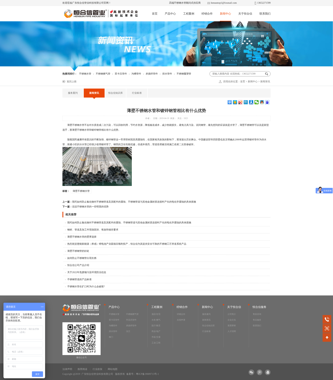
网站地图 (112, 369)
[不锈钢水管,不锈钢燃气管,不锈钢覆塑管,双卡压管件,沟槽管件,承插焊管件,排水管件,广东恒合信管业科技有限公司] (100, 14)
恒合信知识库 (115, 93)
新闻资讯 (265, 81)
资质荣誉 (232, 325)
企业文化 (232, 320)
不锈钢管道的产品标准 (79, 279)
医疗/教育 (156, 325)
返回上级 (71, 81)
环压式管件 (131, 320)
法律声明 (67, 369)
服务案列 (73, 93)
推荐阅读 (82, 369)
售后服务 (257, 320)
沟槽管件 (136, 73)
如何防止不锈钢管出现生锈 (81, 258)
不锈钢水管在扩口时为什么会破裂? (86, 286)
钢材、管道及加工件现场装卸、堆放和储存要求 (92, 229)
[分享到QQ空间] (235, 102)
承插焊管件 (152, 73)
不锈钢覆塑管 (184, 73)
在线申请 (181, 320)
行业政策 (97, 369)
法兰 (128, 331)
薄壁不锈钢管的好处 (78, 251)
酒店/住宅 (156, 314)
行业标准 (137, 93)
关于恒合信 (245, 13)
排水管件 (167, 73)
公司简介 (232, 314)
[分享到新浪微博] (240, 102)
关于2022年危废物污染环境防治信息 (86, 272)
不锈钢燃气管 (103, 73)
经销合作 (207, 13)
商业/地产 (156, 331)
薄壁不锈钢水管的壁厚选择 (81, 236)
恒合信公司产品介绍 (78, 265)
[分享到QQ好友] (262, 102)
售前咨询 (257, 314)
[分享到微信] (256, 102)
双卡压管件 (121, 73)
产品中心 (170, 13)
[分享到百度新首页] (267, 102)
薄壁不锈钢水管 (81, 191)
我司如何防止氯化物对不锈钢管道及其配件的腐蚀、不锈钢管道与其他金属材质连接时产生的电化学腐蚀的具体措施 (129, 201)
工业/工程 (156, 343)
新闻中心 (225, 13)
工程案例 (188, 13)
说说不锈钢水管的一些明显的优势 (85, 206)
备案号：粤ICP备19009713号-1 (142, 374)
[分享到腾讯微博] (246, 102)
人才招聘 (232, 331)
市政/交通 (156, 337)
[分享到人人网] (251, 102)
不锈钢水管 (85, 73)
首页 (154, 13)
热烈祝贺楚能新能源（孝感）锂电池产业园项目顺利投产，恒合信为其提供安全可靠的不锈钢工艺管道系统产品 (126, 244)
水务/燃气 (156, 320)
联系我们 (265, 13)
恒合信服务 (259, 306)
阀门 (111, 337)
